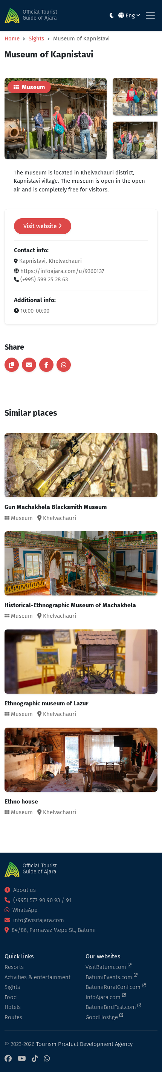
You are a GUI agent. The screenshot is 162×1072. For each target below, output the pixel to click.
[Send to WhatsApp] (64, 365)
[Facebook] (8, 1059)
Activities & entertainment (37, 977)
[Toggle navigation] (150, 15)
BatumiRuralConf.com (114, 987)
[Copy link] (12, 365)
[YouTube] (22, 1059)
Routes (13, 1017)
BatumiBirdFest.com (112, 1007)
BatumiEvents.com (110, 977)
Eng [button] (130, 15)
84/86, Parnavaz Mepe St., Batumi (53, 930)
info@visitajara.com (38, 920)
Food (11, 997)
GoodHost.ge (102, 1017)
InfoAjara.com (104, 997)
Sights (36, 38)
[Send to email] (29, 365)
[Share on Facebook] (46, 365)
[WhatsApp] (47, 1059)
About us (24, 890)
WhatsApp (24, 910)
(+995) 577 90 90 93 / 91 (41, 900)
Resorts (14, 967)
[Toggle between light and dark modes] (112, 15)
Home (12, 38)
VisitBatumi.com (107, 967)
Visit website (40, 226)
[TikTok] (35, 1059)
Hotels (13, 1007)
